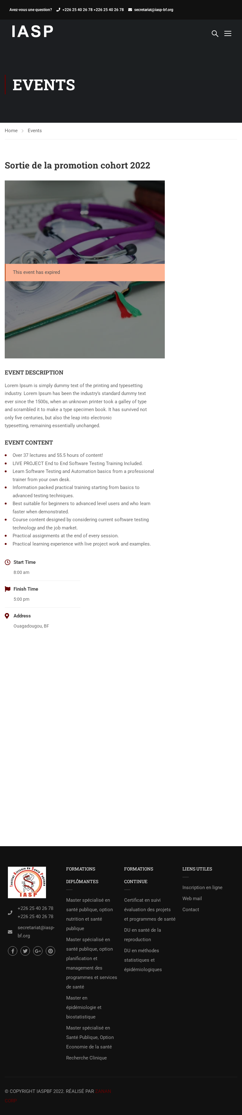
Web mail (192, 898)
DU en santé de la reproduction (142, 934)
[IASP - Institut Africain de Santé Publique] (33, 33)
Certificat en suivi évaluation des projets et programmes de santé (150, 909)
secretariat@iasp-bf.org (153, 10)
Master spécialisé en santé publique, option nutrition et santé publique (89, 914)
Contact (190, 909)
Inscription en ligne (202, 887)
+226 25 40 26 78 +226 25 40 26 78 (93, 10)
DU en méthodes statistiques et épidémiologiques (143, 960)
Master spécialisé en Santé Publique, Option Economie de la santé (90, 1037)
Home (11, 130)
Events (35, 130)
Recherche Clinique (86, 1058)
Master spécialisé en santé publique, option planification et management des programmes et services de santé (91, 963)
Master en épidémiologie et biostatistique (83, 1007)
